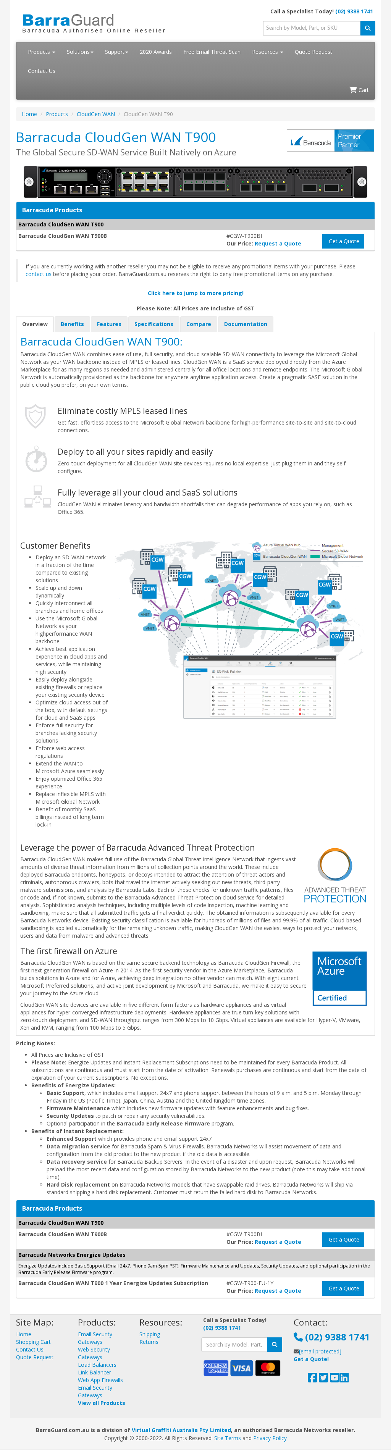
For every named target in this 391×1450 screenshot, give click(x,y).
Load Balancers (97, 1364)
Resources (266, 51)
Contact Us (41, 70)
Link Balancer (94, 1372)
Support (114, 51)
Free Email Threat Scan (212, 51)
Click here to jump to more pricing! (196, 293)
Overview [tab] (35, 324)
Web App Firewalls (100, 1380)
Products (40, 51)
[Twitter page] (323, 1379)
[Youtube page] (334, 1379)
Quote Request (313, 51)
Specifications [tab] (153, 324)
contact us (39, 274)
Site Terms (227, 1438)
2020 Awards (156, 51)
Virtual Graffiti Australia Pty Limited (181, 1430)
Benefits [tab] (72, 324)
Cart (363, 90)
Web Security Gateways (94, 1353)
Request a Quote (278, 243)
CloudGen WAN (96, 114)
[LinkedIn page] (344, 1379)
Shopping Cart (33, 1341)
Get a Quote (343, 241)
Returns (148, 1341)
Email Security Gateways (95, 1338)
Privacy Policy (270, 1438)
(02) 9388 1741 (354, 11)
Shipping (149, 1334)
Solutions (78, 51)
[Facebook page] (312, 1379)
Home (29, 114)
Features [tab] (109, 324)
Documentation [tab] (245, 324)
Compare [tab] (198, 324)
